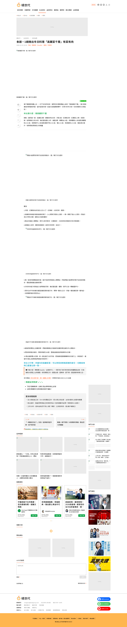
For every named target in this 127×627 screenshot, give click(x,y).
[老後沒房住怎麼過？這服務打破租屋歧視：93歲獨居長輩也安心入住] (91, 452)
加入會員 (26, 610)
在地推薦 (35, 10)
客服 (43, 618)
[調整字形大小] (18, 125)
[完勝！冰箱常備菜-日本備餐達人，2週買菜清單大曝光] (27, 466)
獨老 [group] (44, 15)
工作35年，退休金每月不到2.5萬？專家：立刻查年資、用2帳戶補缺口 (102, 456)
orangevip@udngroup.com (31, 602)
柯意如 (32, 414)
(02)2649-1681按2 (46, 602)
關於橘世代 (27, 605)
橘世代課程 (27, 607)
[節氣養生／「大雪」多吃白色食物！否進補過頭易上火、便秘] (27, 444)
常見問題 (48, 610)
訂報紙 (79, 618)
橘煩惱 (56, 10)
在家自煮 (34, 38)
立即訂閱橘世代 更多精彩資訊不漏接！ (39, 389)
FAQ (40, 618)
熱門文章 (91, 424)
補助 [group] (39, 15)
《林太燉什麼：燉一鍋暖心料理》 (40, 378)
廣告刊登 (34, 605)
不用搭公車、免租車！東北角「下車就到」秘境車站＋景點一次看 (102, 435)
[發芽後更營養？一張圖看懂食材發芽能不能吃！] (51, 466)
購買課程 (93, 4)
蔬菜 (46, 414)
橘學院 (62, 10)
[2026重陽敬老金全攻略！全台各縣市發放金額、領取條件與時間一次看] (91, 430)
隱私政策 (64, 610)
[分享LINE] (18, 110)
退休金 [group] (25, 15)
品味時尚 (49, 10)
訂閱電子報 (41, 610)
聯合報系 (73, 618)
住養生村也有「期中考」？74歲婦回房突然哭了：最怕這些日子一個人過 (102, 461)
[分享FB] (18, 105)
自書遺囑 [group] (32, 15)
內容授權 (41, 605)
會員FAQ (34, 607)
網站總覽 (92, 618)
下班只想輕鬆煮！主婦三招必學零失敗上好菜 (41, 386)
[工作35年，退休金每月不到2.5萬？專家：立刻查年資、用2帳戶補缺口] (91, 457)
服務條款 (55, 618)
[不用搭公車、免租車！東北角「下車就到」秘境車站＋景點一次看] (91, 435)
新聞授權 (49, 618)
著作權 (60, 618)
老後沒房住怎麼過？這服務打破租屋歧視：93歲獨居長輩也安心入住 (102, 451)
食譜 (27, 414)
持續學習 (27, 10)
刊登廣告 (35, 618)
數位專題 (69, 10)
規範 (17, 577)
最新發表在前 (81, 583)
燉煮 (52, 414)
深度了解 (34, 515)
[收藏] (18, 120)
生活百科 (42, 10)
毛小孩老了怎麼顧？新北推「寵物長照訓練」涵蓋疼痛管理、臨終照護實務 (102, 440)
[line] (101, 4)
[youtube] (103, 4)
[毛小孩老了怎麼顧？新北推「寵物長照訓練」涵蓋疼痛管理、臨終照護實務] (91, 441)
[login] (106, 4)
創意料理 (40, 414)
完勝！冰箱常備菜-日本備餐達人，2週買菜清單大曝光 (26, 477)
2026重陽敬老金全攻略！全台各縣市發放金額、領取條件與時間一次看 (102, 429)
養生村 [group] (19, 15)
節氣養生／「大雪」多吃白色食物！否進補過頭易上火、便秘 (27, 455)
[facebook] (98, 4)
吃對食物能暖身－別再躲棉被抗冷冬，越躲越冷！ (51, 455)
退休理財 (20, 10)
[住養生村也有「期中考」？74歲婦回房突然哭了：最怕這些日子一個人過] (91, 462)
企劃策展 (76, 10)
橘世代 (18, 38)
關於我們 (85, 618)
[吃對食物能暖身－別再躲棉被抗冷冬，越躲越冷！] (51, 444)
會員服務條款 (56, 610)
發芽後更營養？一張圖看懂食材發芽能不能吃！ (51, 477)
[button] (109, 4)
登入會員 (33, 610)
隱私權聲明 (66, 618)
